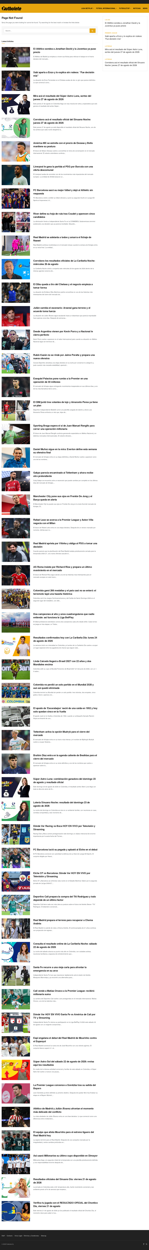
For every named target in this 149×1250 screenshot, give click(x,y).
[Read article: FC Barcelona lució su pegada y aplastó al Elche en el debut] (16, 858)
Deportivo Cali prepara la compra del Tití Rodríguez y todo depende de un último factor (64, 898)
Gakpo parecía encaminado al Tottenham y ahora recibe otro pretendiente (63, 474)
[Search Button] (93, 30)
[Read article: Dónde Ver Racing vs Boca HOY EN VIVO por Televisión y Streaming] (16, 834)
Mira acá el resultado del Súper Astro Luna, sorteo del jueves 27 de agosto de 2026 (62, 97)
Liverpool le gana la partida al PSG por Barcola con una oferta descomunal (63, 168)
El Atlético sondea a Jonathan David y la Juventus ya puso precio (64, 50)
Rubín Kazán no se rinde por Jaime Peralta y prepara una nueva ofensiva (64, 356)
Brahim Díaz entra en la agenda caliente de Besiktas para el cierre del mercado (65, 756)
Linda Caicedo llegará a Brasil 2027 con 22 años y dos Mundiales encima (62, 662)
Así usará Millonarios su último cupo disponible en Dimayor (65, 1155)
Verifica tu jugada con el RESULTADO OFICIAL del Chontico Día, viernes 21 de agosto (65, 1204)
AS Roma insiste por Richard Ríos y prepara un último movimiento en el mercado (62, 568)
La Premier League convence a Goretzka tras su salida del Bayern (64, 1086)
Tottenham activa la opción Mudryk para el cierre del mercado (61, 733)
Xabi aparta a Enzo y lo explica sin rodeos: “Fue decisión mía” (63, 73)
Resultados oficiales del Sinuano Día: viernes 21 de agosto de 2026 (64, 1180)
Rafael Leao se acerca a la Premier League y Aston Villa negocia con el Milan (63, 521)
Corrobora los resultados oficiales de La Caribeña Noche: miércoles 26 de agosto (64, 262)
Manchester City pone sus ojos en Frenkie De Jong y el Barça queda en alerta (62, 497)
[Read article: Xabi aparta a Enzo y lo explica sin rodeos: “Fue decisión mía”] (16, 81)
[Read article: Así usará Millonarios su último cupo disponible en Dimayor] (16, 1164)
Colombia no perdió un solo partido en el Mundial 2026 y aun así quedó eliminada (63, 686)
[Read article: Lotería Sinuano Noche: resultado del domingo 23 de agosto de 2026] (16, 811)
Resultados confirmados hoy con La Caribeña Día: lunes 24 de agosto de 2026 (65, 639)
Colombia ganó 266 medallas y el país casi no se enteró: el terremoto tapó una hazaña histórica (64, 592)
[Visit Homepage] (11, 8)
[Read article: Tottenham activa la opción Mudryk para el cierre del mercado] (16, 740)
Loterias (108, 46)
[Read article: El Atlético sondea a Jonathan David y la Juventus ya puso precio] (16, 57)
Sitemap (43, 1236)
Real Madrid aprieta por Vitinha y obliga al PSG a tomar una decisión (65, 544)
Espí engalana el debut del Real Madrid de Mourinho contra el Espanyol (65, 1039)
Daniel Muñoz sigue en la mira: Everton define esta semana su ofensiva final (65, 450)
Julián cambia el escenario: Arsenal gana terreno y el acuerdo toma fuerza (61, 309)
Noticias (136, 8)
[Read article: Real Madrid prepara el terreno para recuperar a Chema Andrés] (16, 928)
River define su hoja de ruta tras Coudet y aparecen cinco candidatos (64, 215)
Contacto (9, 1236)
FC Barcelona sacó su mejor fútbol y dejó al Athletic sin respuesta (63, 191)
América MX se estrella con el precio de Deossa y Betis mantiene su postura (63, 144)
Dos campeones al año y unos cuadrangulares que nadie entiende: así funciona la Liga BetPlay (63, 615)
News (145, 8)
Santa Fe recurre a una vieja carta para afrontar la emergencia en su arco (59, 968)
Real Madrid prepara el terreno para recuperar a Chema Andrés (63, 921)
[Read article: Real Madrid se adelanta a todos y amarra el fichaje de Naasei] (16, 246)
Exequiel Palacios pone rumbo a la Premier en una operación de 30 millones (60, 380)
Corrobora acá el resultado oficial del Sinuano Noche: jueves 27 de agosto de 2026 (62, 121)
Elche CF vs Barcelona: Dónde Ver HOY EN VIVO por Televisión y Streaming (61, 874)
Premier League (111, 33)
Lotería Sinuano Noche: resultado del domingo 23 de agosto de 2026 (61, 804)
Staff (3, 1236)
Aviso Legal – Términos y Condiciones (27, 1236)
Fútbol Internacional (106, 8)
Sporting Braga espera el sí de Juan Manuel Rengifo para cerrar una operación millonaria (64, 427)
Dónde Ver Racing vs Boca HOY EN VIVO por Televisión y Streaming (64, 827)
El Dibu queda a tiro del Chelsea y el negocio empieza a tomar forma (63, 285)
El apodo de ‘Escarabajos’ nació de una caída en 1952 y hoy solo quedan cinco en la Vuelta (65, 709)
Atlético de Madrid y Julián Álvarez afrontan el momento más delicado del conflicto (63, 1110)
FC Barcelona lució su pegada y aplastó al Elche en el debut (65, 849)
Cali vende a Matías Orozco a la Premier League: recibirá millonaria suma (63, 992)
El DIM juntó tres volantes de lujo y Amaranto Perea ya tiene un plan (65, 403)
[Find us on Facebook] (143, 1244)
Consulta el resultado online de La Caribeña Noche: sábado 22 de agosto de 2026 (65, 945)
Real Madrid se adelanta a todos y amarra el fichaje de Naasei (62, 238)
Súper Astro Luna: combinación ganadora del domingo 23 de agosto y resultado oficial (64, 780)
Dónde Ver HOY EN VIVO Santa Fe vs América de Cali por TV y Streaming (64, 1016)
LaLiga (107, 20)
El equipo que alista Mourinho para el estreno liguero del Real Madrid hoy (63, 1133)
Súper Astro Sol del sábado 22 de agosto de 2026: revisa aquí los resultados (63, 1063)
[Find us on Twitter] (146, 1244)
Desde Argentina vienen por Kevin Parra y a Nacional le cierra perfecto (63, 333)
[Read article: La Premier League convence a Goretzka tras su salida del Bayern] (16, 1093)
